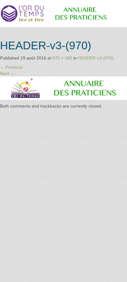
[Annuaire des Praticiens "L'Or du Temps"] (63, 13)
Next (7, 73)
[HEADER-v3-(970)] (63, 87)
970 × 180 (62, 57)
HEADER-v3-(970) (96, 57)
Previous (11, 67)
